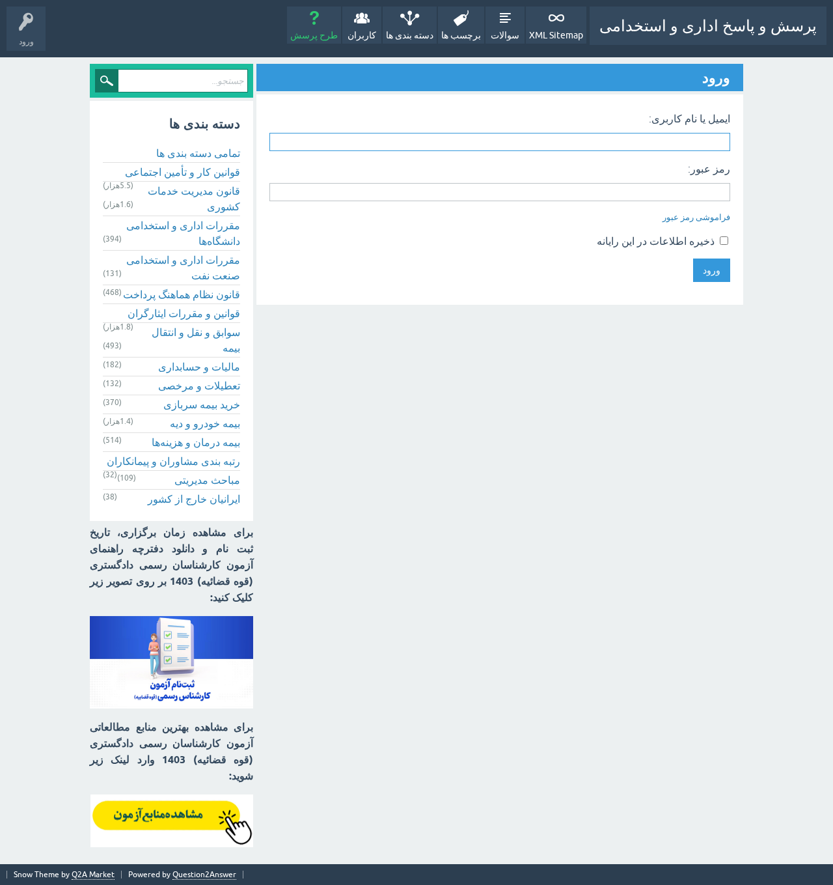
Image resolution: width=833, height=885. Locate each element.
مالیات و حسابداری (199, 366)
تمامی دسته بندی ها (198, 153)
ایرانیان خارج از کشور (194, 499)
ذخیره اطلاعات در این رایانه (657, 241)
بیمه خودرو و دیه (205, 423)
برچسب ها (461, 35)
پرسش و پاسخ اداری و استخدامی (708, 26)
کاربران (362, 35)
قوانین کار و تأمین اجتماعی (182, 172)
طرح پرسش (314, 35)
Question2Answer (204, 874)
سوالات (505, 35)
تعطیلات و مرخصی (199, 385)
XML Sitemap (556, 35)
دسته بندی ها (409, 35)
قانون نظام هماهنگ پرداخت (181, 294)
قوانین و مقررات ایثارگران (184, 313)
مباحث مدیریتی (207, 480)
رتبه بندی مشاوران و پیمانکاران (173, 461)
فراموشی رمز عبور (696, 217)
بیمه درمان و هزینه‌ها (196, 442)
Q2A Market (93, 874)
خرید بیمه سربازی (201, 404)
